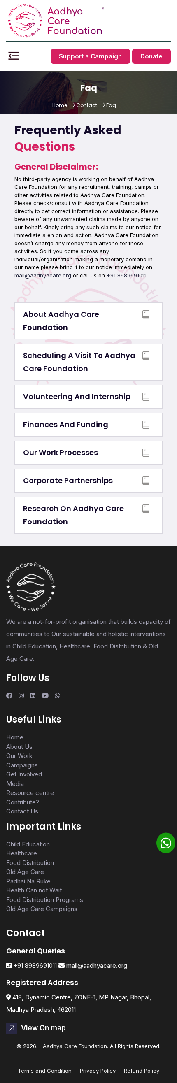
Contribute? (22, 802)
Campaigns (22, 765)
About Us (19, 747)
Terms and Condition (45, 1070)
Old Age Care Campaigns (41, 909)
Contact (86, 105)
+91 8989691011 (127, 275)
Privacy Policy (98, 1070)
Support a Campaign (90, 56)
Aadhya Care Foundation (75, 1046)
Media (15, 784)
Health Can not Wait (34, 890)
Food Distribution (30, 863)
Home (59, 105)
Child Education (28, 844)
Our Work (19, 756)
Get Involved (24, 774)
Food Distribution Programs (44, 900)
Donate (151, 56)
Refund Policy (141, 1070)
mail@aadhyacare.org (42, 275)
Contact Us (22, 811)
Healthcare (21, 853)
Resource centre (30, 793)
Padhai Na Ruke (28, 881)
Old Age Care (25, 872)
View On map (43, 1028)
